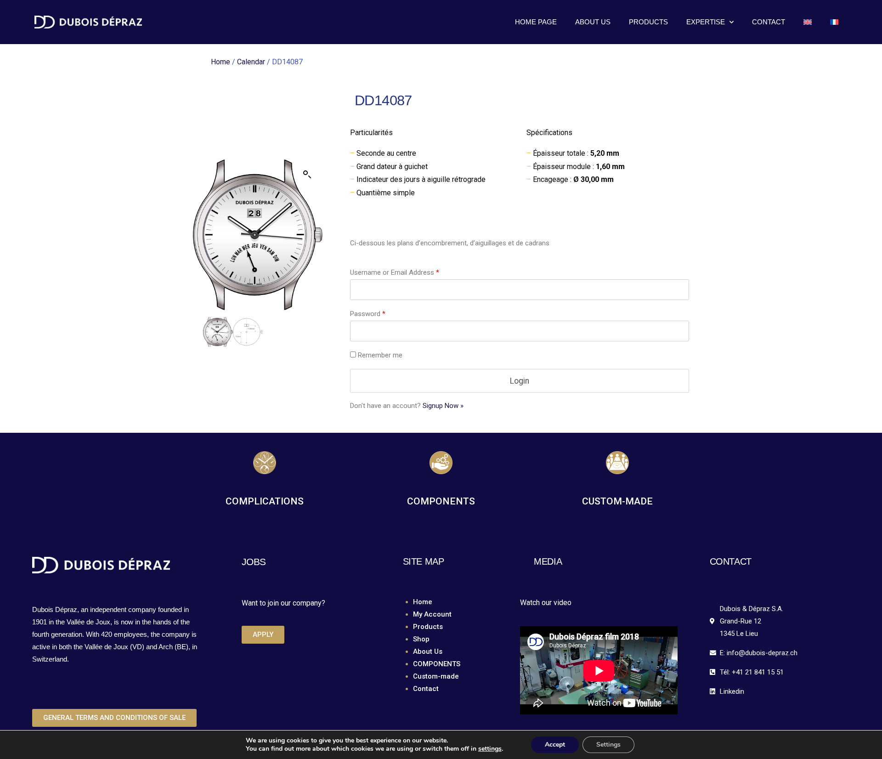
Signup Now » (443, 406)
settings (490, 749)
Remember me (380, 355)
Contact (768, 22)
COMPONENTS (436, 664)
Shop (421, 639)
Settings (608, 744)
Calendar (251, 61)
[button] (307, 174)
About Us (593, 22)
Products (648, 22)
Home (220, 61)
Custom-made (436, 676)
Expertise (705, 22)
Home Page (536, 22)
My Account (432, 614)
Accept (555, 744)
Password (367, 314)
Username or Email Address (394, 272)
